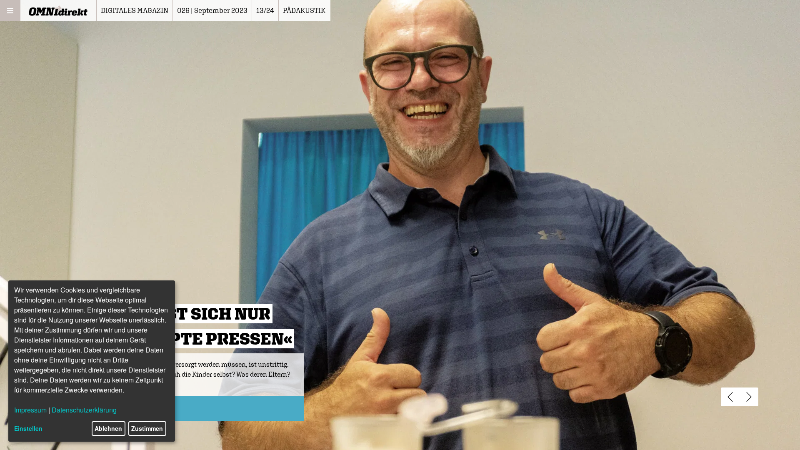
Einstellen (28, 428)
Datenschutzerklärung (84, 410)
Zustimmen (147, 428)
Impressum (30, 410)
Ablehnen (108, 428)
